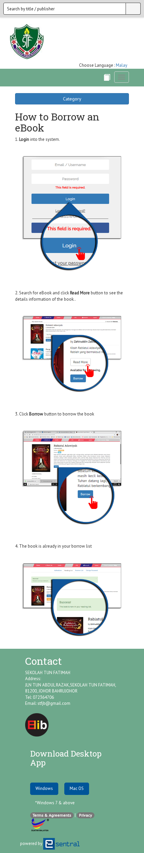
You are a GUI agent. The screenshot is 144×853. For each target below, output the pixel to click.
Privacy (85, 815)
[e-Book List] (106, 77)
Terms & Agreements (51, 815)
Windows (44, 788)
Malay (121, 65)
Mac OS (77, 788)
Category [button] (72, 99)
